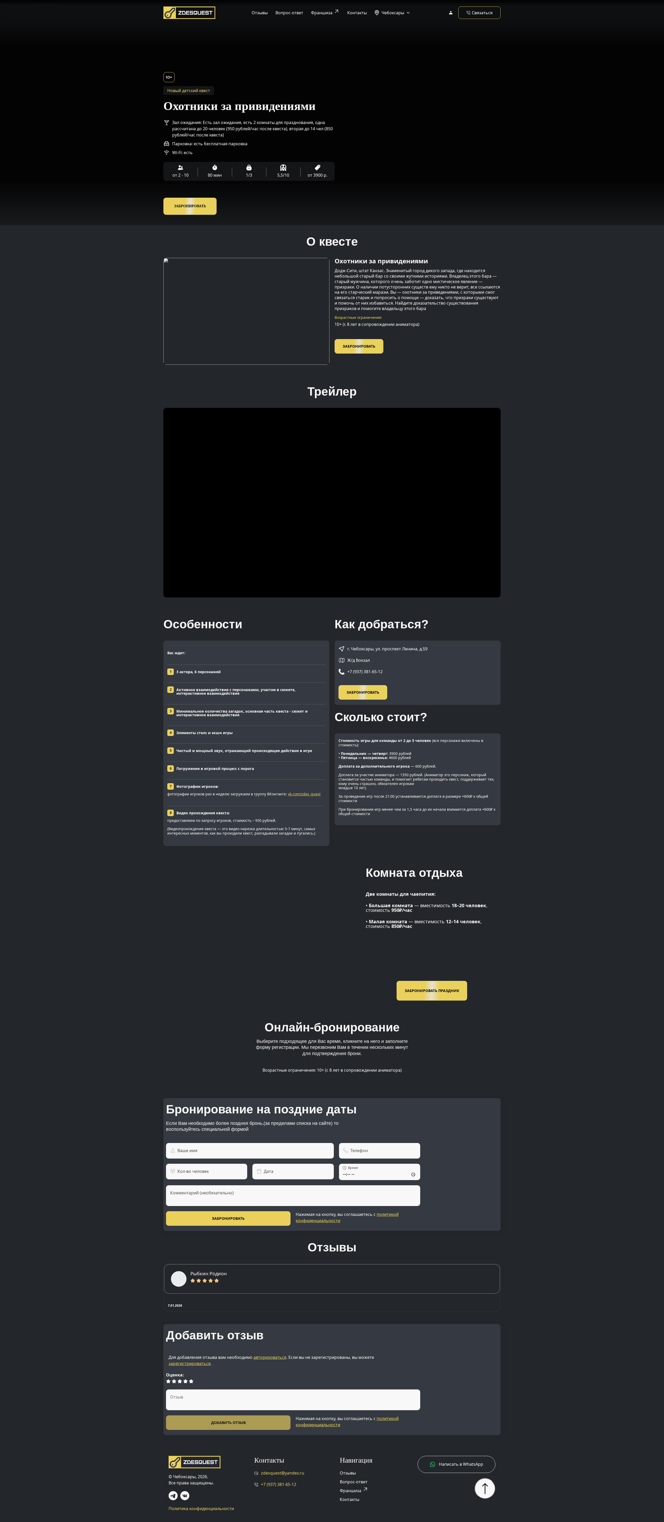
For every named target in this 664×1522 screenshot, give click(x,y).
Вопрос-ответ (289, 13)
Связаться (482, 13)
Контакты (357, 13)
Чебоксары (393, 13)
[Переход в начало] (189, 12)
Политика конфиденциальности (201, 1508)
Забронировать (190, 206)
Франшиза (325, 12)
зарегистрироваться (190, 1363)
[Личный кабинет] (451, 12)
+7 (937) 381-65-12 (365, 671)
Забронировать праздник (432, 990)
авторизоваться (269, 1357)
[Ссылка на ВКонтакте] (184, 1495)
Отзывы (260, 13)
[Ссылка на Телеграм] (173, 1495)
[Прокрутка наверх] (485, 1488)
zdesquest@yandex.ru (282, 1473)
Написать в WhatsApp (461, 1464)
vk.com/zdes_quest (304, 793)
